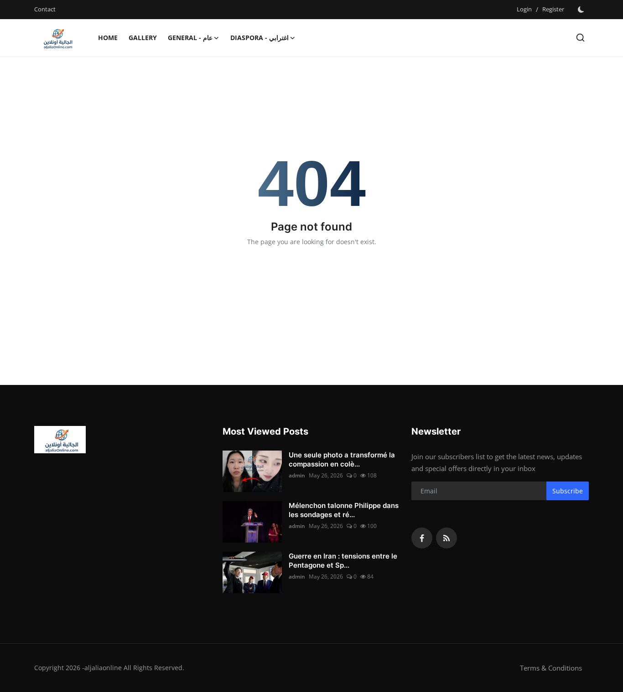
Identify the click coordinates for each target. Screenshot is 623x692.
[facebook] (421, 538)
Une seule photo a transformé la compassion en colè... (342, 459)
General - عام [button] (190, 37)
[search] (580, 37)
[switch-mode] (581, 9)
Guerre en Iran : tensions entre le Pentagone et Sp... (343, 560)
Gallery (143, 37)
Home (108, 37)
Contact (45, 9)
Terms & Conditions (551, 667)
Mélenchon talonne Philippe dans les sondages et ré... (344, 510)
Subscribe (567, 491)
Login (524, 9)
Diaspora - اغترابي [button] (259, 37)
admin (297, 475)
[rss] (446, 538)
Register (553, 9)
